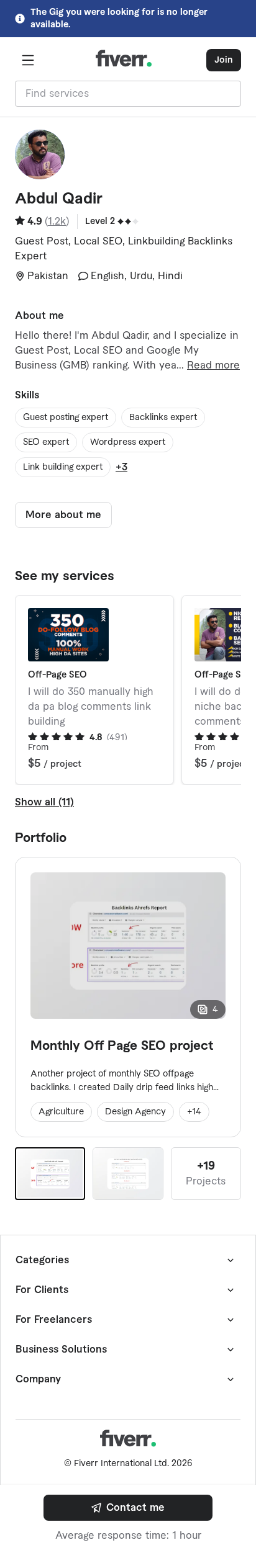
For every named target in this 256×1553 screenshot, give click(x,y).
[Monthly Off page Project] (128, 1173)
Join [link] (223, 60)
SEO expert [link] (46, 442)
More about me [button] (63, 515)
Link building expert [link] (63, 467)
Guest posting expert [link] (65, 417)
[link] (128, 1508)
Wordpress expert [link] (127, 442)
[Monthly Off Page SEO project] (50, 1173)
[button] (28, 60)
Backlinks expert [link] (163, 417)
